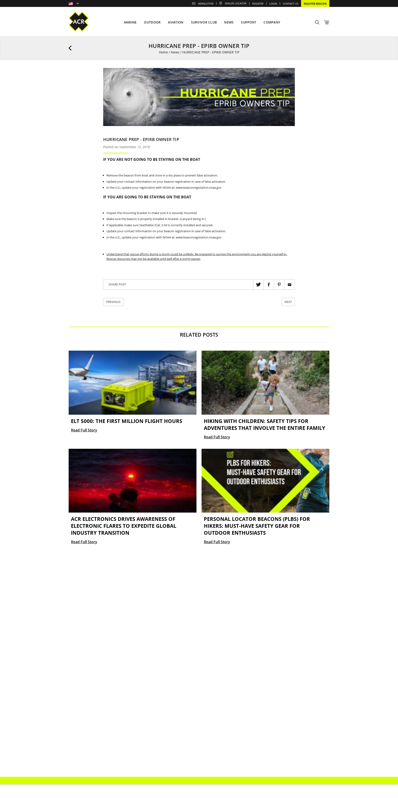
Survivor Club (204, 22)
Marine (130, 22)
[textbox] (74, 4)
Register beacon (315, 3)
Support (248, 22)
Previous (113, 302)
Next (288, 302)
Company (271, 22)
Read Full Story (84, 430)
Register (257, 3)
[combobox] (74, 4)
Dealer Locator (235, 3)
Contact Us (290, 3)
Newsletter (206, 3)
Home (163, 52)
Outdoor (152, 22)
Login (273, 3)
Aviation (175, 22)
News (175, 52)
